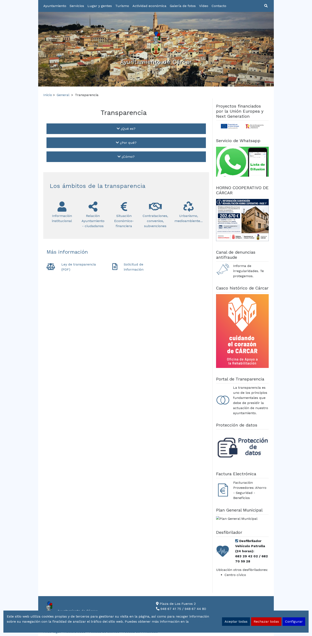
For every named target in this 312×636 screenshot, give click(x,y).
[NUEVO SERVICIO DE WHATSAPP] (242, 162)
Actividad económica (149, 6)
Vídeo (203, 6)
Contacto (219, 6)
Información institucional (62, 218)
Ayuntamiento (54, 6)
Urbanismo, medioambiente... (188, 218)
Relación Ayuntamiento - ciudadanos (93, 221)
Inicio (47, 95)
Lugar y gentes (99, 6)
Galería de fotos (183, 6)
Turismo (122, 6)
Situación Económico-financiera (124, 221)
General (63, 95)
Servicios (77, 6)
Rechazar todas (266, 621)
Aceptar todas (236, 621)
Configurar (294, 621)
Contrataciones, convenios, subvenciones (155, 221)
